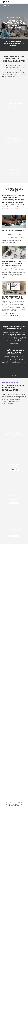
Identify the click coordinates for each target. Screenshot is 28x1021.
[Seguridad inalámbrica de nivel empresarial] (12, 375)
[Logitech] (8, 1)
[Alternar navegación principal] (26, 1)
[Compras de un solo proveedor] (16, 375)
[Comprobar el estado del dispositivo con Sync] (14, 375)
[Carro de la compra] (22, 2)
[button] (5, 5)
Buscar (17, 2)
